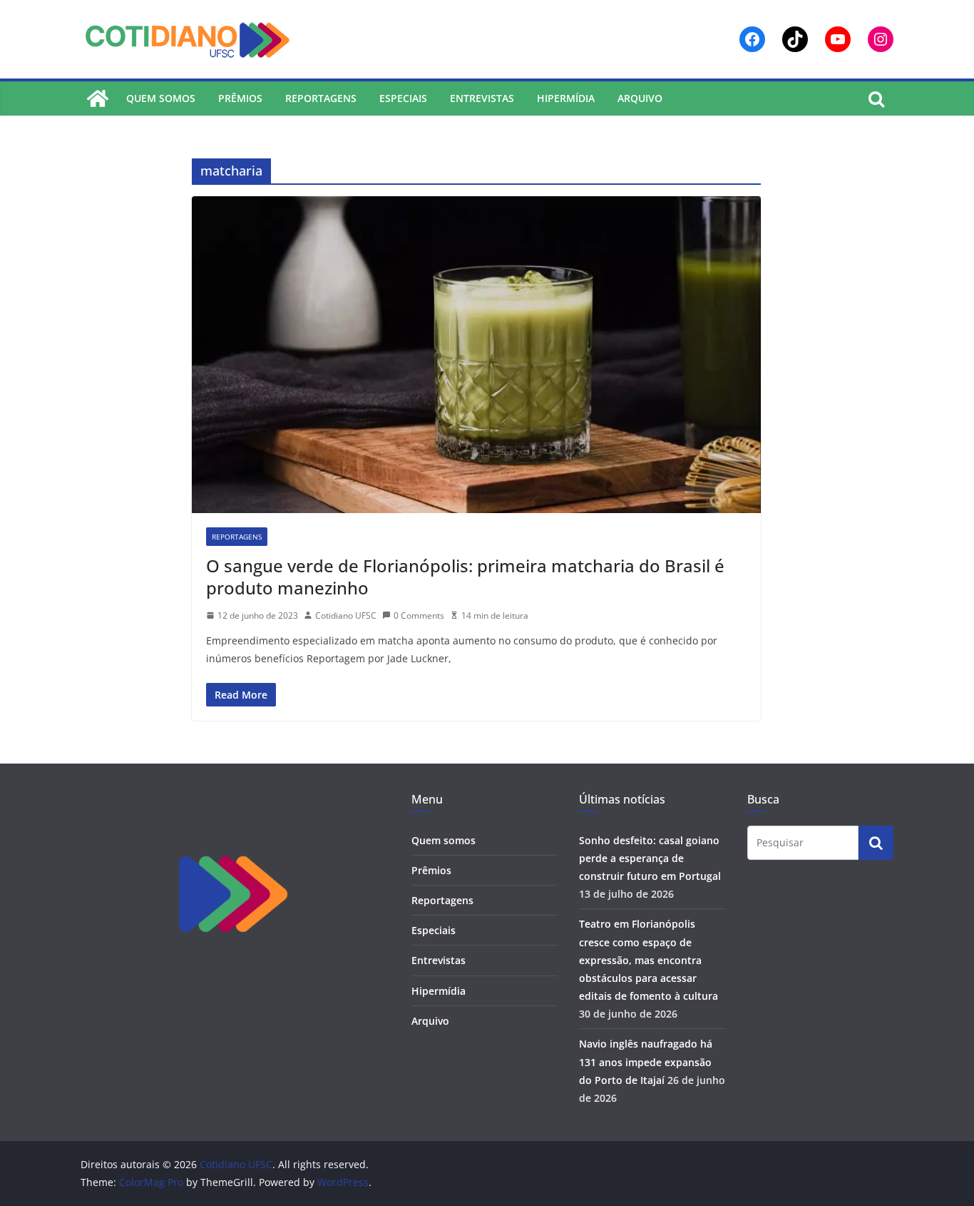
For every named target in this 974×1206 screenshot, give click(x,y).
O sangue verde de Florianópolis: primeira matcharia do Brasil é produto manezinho (465, 576)
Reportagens (321, 98)
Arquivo (639, 98)
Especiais (403, 98)
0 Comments (419, 615)
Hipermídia (566, 98)
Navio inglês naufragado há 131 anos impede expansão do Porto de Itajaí (645, 1061)
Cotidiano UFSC (345, 615)
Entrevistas (482, 98)
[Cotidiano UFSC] (98, 98)
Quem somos (160, 98)
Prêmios (240, 98)
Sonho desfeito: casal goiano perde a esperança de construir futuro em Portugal (650, 858)
